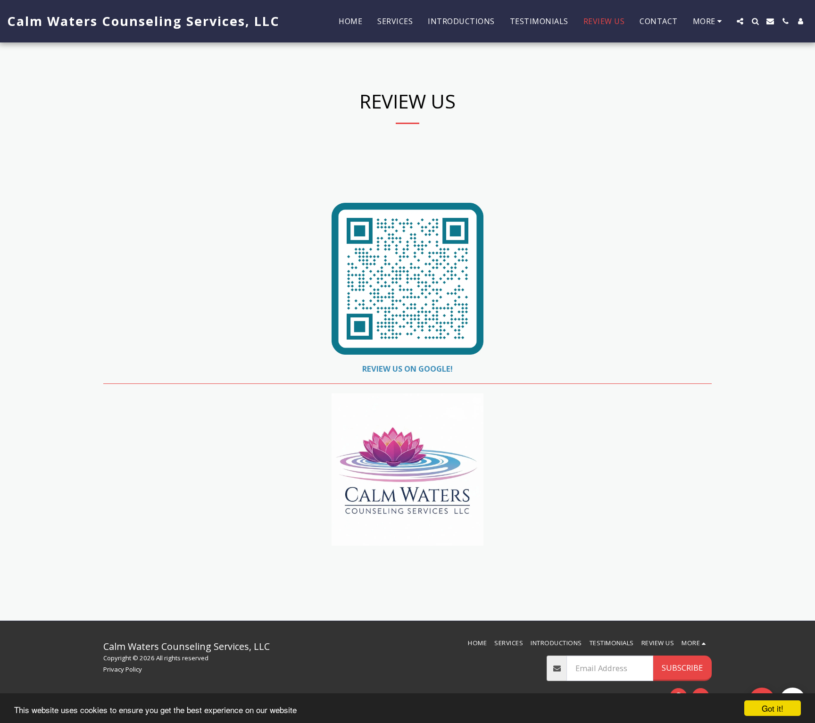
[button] (740, 21)
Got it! (772, 708)
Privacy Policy (122, 669)
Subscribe (682, 667)
